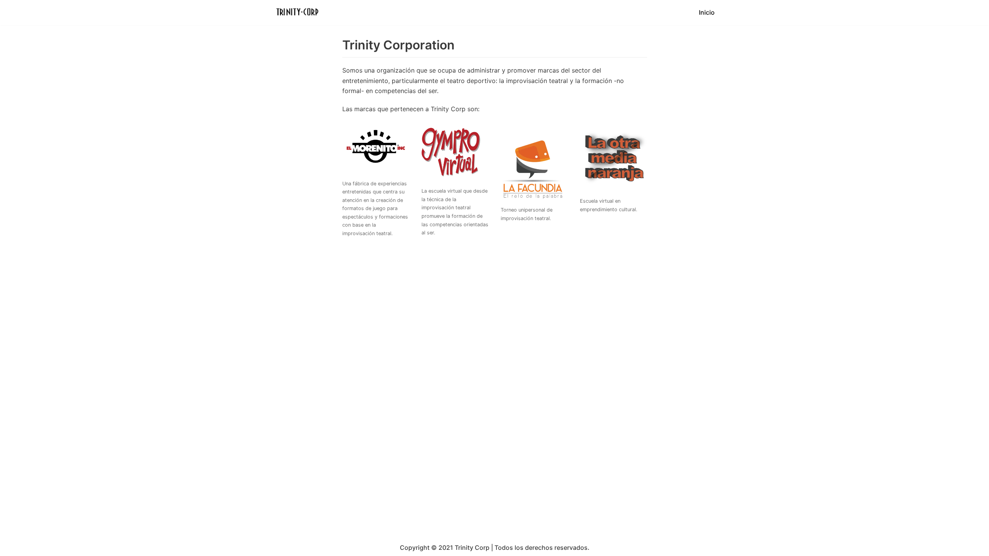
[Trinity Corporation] (297, 13)
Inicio (707, 12)
